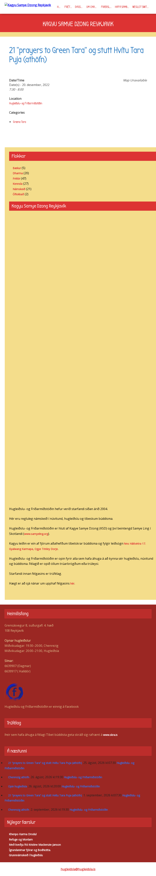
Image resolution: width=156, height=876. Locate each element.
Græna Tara (19, 122)
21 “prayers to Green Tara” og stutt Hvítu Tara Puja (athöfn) (45, 763)
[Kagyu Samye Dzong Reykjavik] (28, 5)
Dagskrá (80, 7)
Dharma (18, 173)
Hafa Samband (123, 7)
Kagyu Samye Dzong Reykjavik (78, 24)
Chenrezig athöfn (18, 777)
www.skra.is (110, 735)
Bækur (17, 168)
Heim (59, 7)
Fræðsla (106, 7)
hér (72, 583)
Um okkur (92, 7)
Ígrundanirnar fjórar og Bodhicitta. (30, 850)
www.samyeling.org (36, 534)
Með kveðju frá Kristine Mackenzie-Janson (35, 844)
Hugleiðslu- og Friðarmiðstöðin (25, 103)
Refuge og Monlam (21, 839)
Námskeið (19, 189)
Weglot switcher (141, 7)
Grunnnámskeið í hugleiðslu (26, 855)
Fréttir (68, 7)
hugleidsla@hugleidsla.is (78, 869)
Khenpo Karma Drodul (23, 834)
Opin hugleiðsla (17, 786)
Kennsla (17, 183)
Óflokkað (18, 194)
